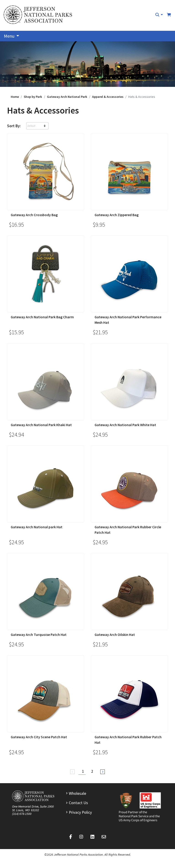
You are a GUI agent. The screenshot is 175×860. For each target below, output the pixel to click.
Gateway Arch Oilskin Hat (115, 634)
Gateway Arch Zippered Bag (117, 214)
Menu (9, 36)
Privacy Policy (80, 812)
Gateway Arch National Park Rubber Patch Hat (128, 740)
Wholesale (77, 793)
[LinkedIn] (92, 837)
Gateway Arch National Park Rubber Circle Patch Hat (128, 530)
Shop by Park (33, 97)
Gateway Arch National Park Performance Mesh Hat (128, 320)
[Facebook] (71, 837)
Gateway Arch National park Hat (36, 527)
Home (15, 97)
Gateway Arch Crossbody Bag (34, 214)
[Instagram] (81, 837)
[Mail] (104, 837)
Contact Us (78, 802)
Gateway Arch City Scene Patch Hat (39, 737)
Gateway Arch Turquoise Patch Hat (39, 634)
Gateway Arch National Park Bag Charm (42, 317)
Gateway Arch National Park (67, 97)
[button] (159, 14)
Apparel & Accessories (108, 97)
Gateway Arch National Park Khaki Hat (41, 424)
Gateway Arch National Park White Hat (125, 424)
